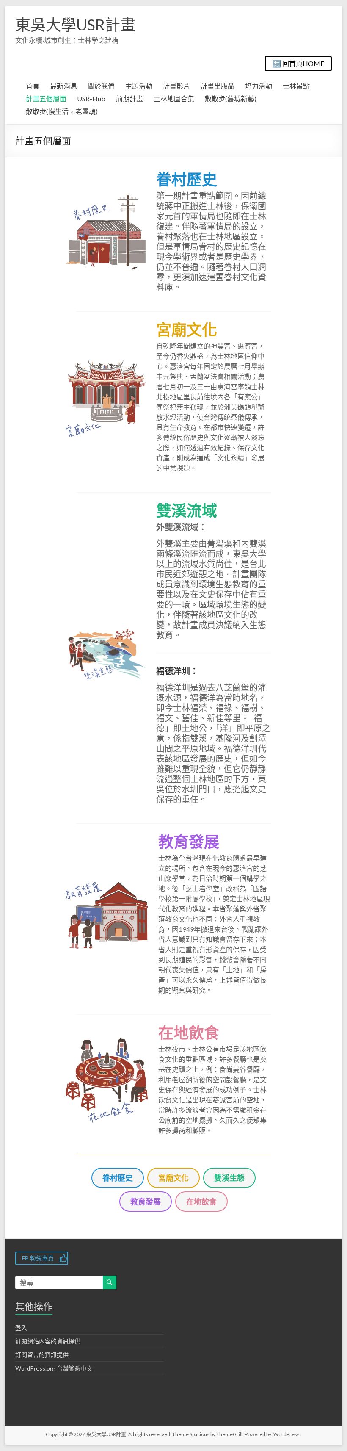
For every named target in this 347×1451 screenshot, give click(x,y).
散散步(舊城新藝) (230, 98)
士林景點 (296, 86)
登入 (21, 1327)
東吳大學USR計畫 (75, 24)
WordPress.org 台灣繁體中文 (53, 1368)
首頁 (32, 86)
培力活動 (258, 86)
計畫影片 (176, 86)
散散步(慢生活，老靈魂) (62, 111)
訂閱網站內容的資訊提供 (47, 1341)
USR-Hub (91, 98)
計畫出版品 (217, 86)
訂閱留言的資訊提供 (42, 1354)
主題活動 (138, 86)
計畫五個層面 (46, 98)
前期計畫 (129, 98)
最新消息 (63, 86)
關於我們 (101, 86)
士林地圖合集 (174, 98)
